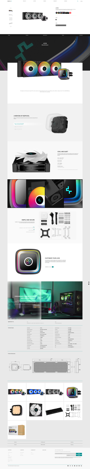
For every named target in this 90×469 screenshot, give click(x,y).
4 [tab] (35, 32)
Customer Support (10, 452)
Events (31, 452)
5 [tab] (36, 32)
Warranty (9, 455)
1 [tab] (32, 32)
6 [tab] (37, 32)
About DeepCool (22, 452)
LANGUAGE (79, 455)
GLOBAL (81, 1)
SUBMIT (79, 453)
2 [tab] (33, 32)
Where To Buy (21, 455)
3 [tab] (34, 32)
